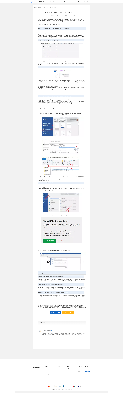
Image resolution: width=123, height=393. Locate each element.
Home (36, 7)
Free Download (54, 312)
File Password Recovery (53, 1)
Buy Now (67, 312)
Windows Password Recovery (66, 1)
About (85, 1)
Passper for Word (43, 308)
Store (75, 1)
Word (39, 7)
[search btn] (88, 1)
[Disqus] (62, 351)
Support (79, 1)
